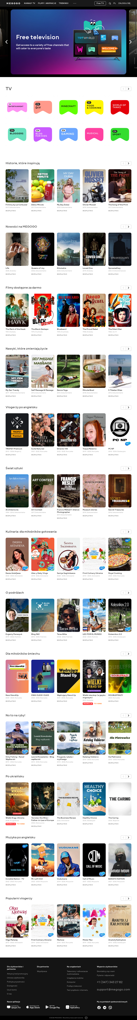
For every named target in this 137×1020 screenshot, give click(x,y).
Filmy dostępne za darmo (23, 288)
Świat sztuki (14, 468)
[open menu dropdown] (75, 3)
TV (9, 89)
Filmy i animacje (47, 3)
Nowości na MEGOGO (21, 226)
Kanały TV (29, 3)
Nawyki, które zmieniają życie (27, 349)
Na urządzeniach (74, 967)
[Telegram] (104, 1007)
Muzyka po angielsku (20, 837)
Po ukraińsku (15, 776)
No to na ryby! (15, 715)
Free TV (100, 3)
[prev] (123, 89)
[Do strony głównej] (13, 3)
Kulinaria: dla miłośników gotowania (31, 532)
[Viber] (110, 1007)
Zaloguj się (124, 3)
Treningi (63, 3)
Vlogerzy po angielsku (21, 407)
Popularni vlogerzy (19, 898)
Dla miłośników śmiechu (23, 654)
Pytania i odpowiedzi (105, 975)
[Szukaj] (110, 3)
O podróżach (15, 593)
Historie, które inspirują (23, 163)
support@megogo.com (113, 989)
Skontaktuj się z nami (106, 971)
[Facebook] (99, 1007)
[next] (128, 89)
